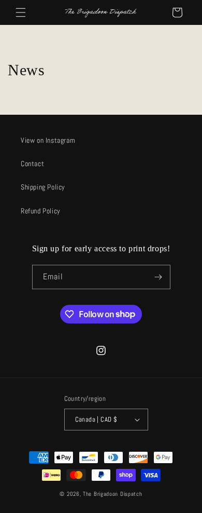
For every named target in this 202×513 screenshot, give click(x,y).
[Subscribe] (158, 277)
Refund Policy (41, 210)
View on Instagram (48, 140)
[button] (20, 12)
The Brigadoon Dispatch (112, 493)
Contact (32, 163)
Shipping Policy (43, 187)
